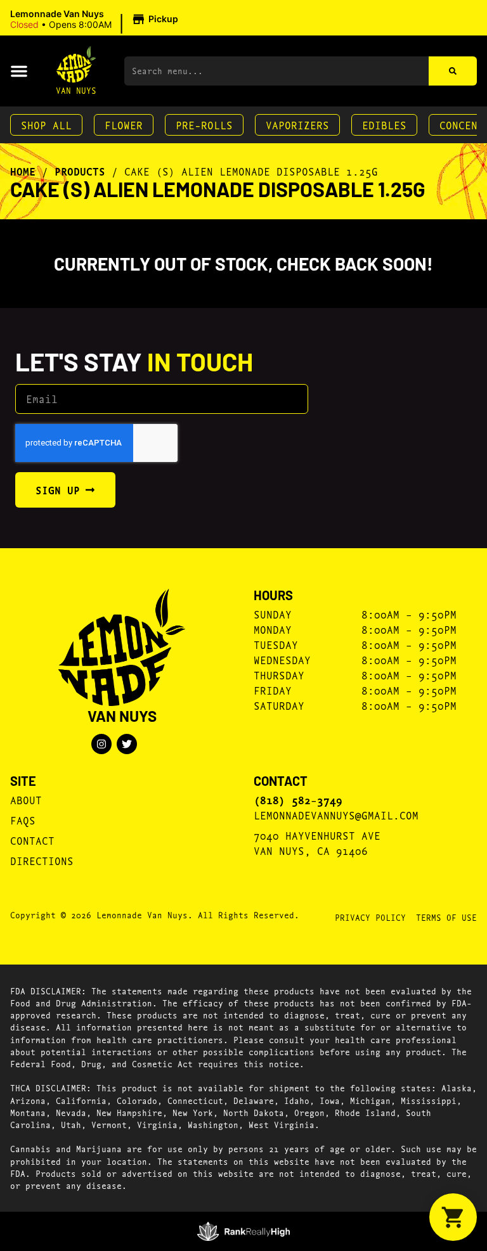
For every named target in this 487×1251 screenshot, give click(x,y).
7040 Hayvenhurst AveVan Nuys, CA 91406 (317, 842)
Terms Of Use (446, 917)
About (26, 799)
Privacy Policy (370, 917)
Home (23, 171)
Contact (32, 840)
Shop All (46, 124)
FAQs (23, 819)
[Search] (453, 71)
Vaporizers (297, 124)
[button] (96, 19)
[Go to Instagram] (101, 744)
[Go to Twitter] (127, 744)
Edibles (384, 124)
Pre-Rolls (204, 124)
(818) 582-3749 (298, 799)
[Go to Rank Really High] (243, 1231)
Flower (124, 124)
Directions (42, 860)
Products (80, 171)
